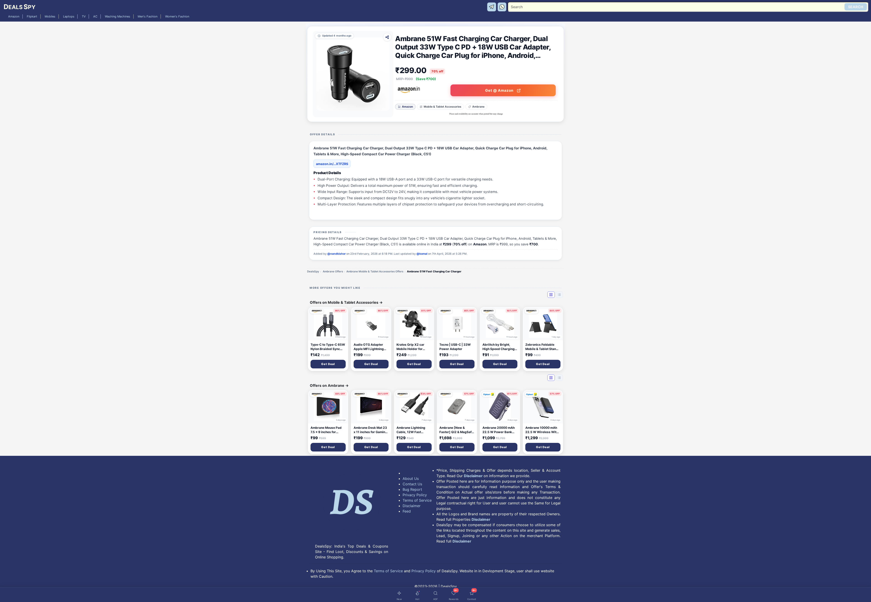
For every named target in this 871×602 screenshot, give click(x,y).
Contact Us (412, 484)
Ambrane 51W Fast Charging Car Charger (434, 271)
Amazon (13, 16)
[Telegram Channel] (492, 6)
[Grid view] (551, 294)
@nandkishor (336, 253)
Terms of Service (417, 500)
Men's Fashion (147, 16)
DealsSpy (313, 271)
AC (95, 16)
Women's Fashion (177, 16)
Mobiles (50, 16)
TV (84, 16)
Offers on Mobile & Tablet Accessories (346, 302)
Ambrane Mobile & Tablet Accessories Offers (374, 271)
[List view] (559, 294)
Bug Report (412, 489)
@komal (421, 253)
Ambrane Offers (333, 271)
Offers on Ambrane (329, 385)
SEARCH (855, 7)
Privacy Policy (415, 495)
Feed (407, 511)
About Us (411, 478)
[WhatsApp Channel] (502, 6)
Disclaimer (412, 505)
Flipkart (32, 16)
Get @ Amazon (499, 90)
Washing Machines (117, 16)
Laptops (68, 16)
